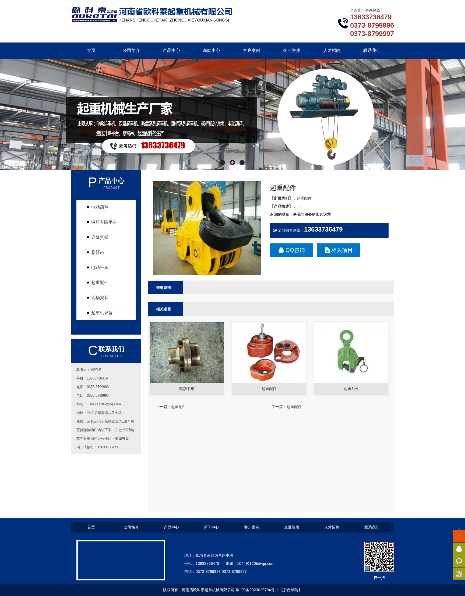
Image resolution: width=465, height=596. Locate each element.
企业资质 (291, 50)
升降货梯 (99, 237)
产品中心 (171, 50)
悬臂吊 (97, 252)
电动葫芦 (99, 207)
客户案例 (251, 50)
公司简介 (131, 50)
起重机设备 (102, 312)
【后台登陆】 (290, 590)
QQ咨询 (294, 250)
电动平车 (99, 267)
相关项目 (341, 250)
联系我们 (372, 50)
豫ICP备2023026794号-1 (257, 590)
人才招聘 (331, 50)
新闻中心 (211, 50)
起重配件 (99, 282)
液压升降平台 (104, 222)
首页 (91, 50)
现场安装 (99, 297)
